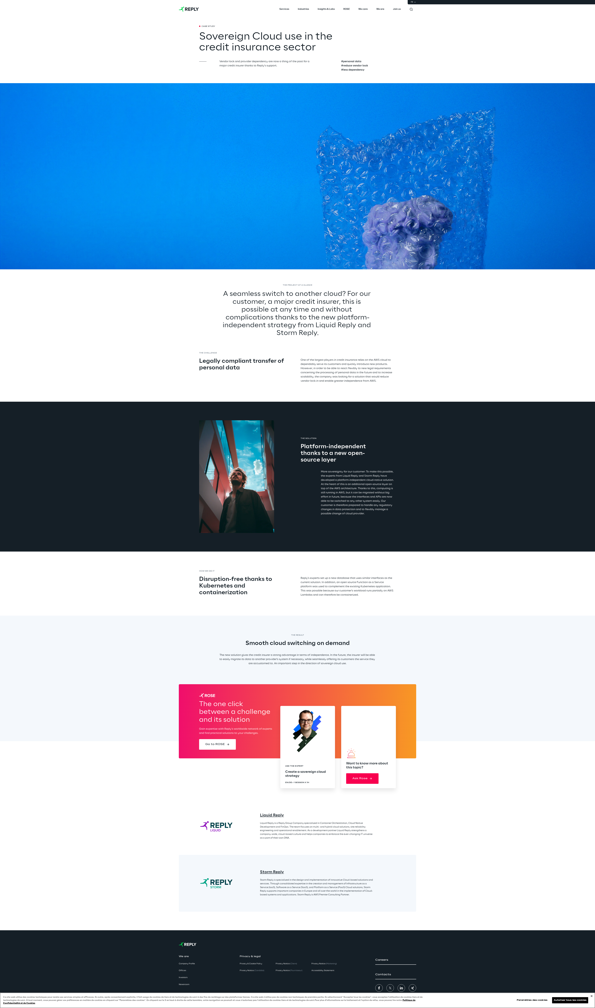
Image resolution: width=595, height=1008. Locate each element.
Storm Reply (272, 872)
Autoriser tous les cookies (570, 1000)
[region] (297, 1000)
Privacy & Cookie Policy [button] (251, 964)
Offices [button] (182, 971)
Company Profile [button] (187, 964)
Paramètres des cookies (532, 1000)
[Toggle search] (411, 9)
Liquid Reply (272, 815)
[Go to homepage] (189, 9)
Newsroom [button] (184, 984)
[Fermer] (591, 996)
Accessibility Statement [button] (322, 971)
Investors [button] (183, 978)
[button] (217, 744)
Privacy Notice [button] (252, 971)
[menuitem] (284, 9)
